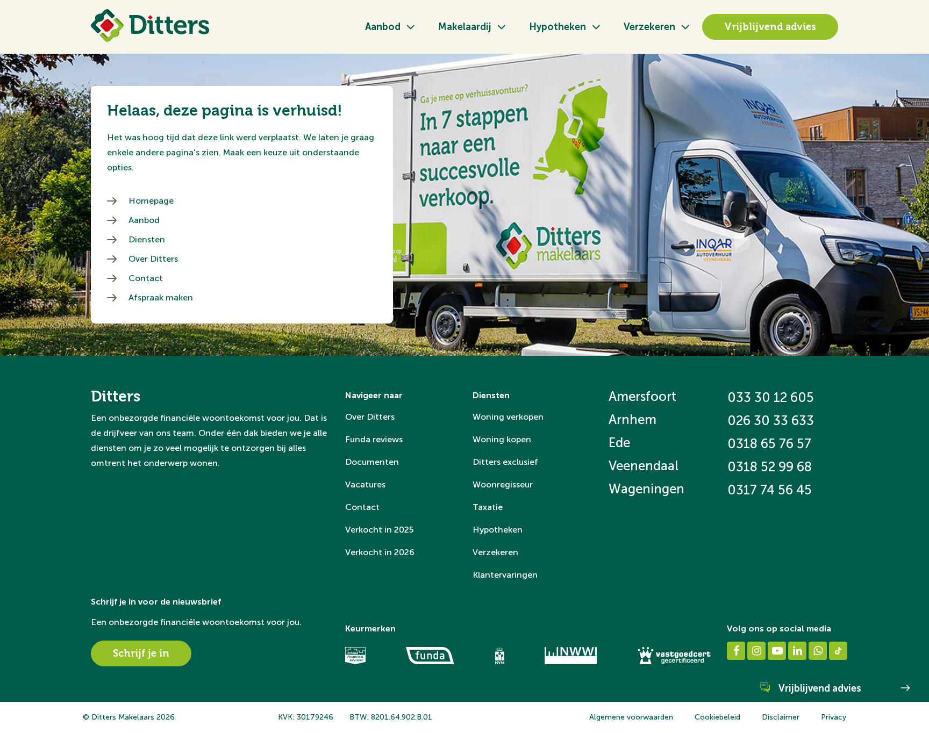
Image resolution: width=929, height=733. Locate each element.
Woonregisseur (503, 484)
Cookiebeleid (717, 717)
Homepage (151, 201)
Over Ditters (153, 259)
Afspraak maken (160, 297)
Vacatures (365, 484)
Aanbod (383, 27)
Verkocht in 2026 (380, 552)
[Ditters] (150, 25)
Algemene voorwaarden (631, 717)
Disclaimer (780, 717)
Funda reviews (374, 439)
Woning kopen (502, 439)
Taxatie (488, 507)
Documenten (372, 462)
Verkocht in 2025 (379, 529)
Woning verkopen (508, 417)
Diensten (146, 239)
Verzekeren (649, 27)
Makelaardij (464, 27)
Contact (145, 278)
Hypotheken (557, 27)
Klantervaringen (505, 575)
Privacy (833, 717)
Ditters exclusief (505, 462)
